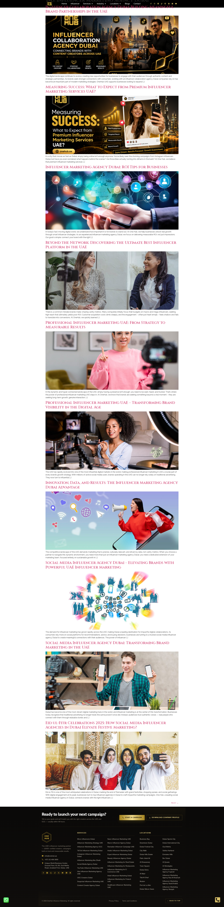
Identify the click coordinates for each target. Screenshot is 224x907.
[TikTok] (54, 872)
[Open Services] (92, 3)
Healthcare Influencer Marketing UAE (119, 886)
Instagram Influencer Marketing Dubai (88, 855)
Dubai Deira (144, 870)
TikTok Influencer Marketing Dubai (89, 850)
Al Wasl (142, 874)
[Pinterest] (168, 3)
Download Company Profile (165, 817)
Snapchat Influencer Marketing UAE (90, 881)
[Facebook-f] (150, 3)
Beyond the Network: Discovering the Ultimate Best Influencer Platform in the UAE (111, 245)
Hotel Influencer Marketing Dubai (119, 876)
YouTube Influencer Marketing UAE (90, 868)
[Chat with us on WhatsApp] (6, 900)
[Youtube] (175, 3)
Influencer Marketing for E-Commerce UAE (117, 871)
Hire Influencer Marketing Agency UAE (89, 873)
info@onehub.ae (51, 856)
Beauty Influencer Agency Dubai (119, 858)
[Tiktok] (161, 3)
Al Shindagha (167, 866)
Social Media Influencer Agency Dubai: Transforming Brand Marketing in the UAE (107, 645)
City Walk (143, 850)
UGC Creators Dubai (85, 878)
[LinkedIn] (50, 872)
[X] (58, 872)
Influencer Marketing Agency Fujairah (170, 871)
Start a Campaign (133, 817)
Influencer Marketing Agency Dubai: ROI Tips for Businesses (107, 167)
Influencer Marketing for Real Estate (120, 862)
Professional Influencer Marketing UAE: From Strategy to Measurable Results (105, 325)
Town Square (145, 866)
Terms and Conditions (129, 901)
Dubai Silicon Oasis (147, 889)
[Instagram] (154, 3)
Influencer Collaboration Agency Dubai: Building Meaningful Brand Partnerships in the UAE (110, 9)
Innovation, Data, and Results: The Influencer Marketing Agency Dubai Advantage (112, 485)
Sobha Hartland (168, 850)
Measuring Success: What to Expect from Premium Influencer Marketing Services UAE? (108, 89)
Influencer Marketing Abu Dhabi (88, 860)
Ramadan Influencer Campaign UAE (120, 847)
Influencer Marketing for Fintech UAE (119, 880)
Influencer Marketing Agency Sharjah (170, 888)
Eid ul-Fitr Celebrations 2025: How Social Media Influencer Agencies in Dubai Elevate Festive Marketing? (106, 725)
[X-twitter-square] (172, 3)
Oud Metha (167, 847)
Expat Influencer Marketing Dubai (119, 854)
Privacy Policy (114, 901)
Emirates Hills (168, 854)
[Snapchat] (165, 3)
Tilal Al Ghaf (144, 877)
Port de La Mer (145, 885)
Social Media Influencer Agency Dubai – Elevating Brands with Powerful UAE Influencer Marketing (110, 565)
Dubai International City (171, 843)
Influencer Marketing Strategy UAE (90, 843)
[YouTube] (62, 872)
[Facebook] (43, 872)
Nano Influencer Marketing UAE (119, 839)
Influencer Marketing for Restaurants (121, 866)
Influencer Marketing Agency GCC (89, 847)
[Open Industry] (105, 3)
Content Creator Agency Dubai (88, 885)
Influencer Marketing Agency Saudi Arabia (170, 882)
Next (174, 803)
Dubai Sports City (169, 839)
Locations (145, 833)
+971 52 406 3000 (51, 859)
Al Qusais (166, 862)
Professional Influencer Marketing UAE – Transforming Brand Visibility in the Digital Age (110, 405)
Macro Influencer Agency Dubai (119, 843)
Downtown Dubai (146, 843)
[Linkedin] (158, 3)
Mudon (142, 881)
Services (81, 833)
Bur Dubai (166, 858)
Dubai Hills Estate (146, 854)
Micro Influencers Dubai (86, 839)
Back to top (175, 900)
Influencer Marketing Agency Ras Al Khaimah (171, 876)
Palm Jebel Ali (145, 858)
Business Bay (145, 839)
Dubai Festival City (147, 847)
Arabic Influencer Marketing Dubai (120, 850)
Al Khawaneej (145, 862)
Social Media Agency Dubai (87, 864)
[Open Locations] (120, 3)
